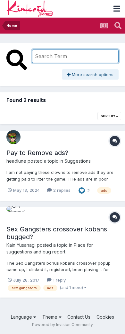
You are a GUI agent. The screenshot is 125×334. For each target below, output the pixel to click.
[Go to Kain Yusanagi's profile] (13, 213)
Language (22, 317)
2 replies (61, 190)
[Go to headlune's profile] (13, 137)
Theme (50, 317)
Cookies (105, 317)
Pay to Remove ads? (37, 153)
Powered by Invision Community (62, 324)
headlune (16, 161)
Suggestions (77, 161)
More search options (92, 74)
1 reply (59, 280)
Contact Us (78, 317)
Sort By (108, 116)
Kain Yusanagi (21, 245)
